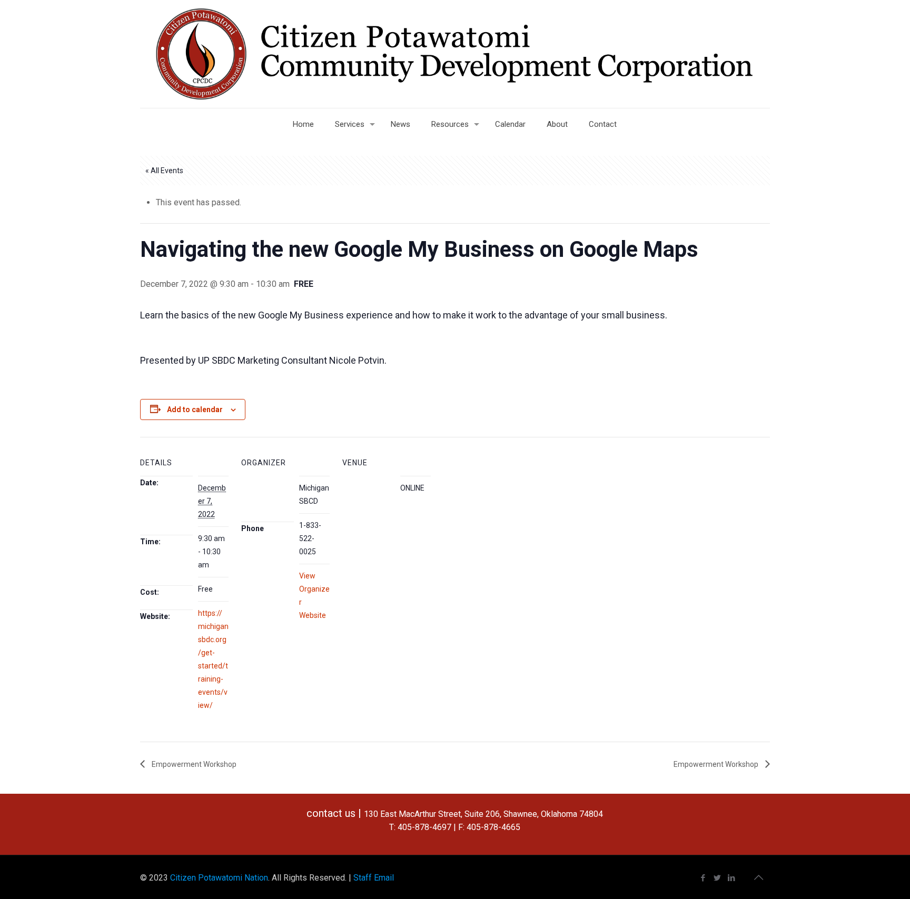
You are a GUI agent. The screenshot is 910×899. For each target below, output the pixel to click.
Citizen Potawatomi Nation (219, 878)
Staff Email (373, 878)
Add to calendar (195, 409)
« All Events (164, 170)
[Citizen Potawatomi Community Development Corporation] (455, 54)
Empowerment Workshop (193, 764)
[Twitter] (717, 878)
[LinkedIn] (731, 878)
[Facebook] (703, 878)
